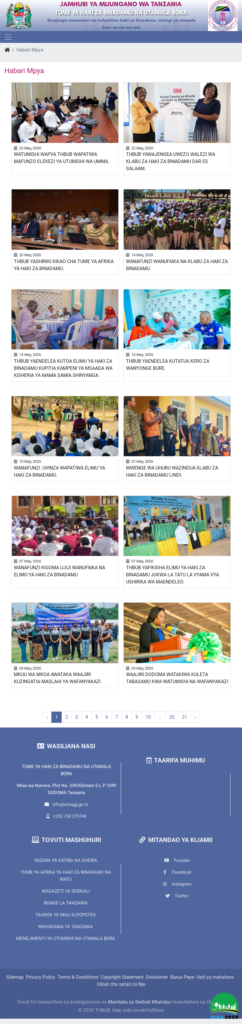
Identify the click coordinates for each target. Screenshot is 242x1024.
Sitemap (15, 977)
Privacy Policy (40, 977)
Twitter (181, 896)
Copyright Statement (122, 977)
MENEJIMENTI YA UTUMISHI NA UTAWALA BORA (65, 938)
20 (171, 717)
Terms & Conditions (78, 977)
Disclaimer (157, 977)
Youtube (181, 860)
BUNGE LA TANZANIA (66, 903)
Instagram (181, 884)
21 (184, 717)
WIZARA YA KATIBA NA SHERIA (66, 860)
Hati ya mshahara (215, 977)
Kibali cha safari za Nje (121, 984)
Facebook (181, 872)
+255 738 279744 (69, 816)
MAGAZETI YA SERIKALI (66, 891)
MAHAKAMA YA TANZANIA (65, 926)
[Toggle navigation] (8, 37)
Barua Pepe (182, 977)
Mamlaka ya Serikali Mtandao (139, 1002)
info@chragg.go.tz (70, 804)
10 (148, 717)
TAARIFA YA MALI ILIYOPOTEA (65, 914)
